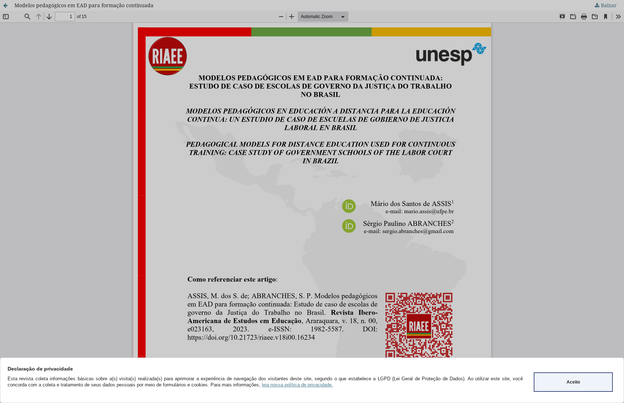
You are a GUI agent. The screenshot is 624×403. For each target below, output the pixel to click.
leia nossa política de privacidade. (297, 384)
